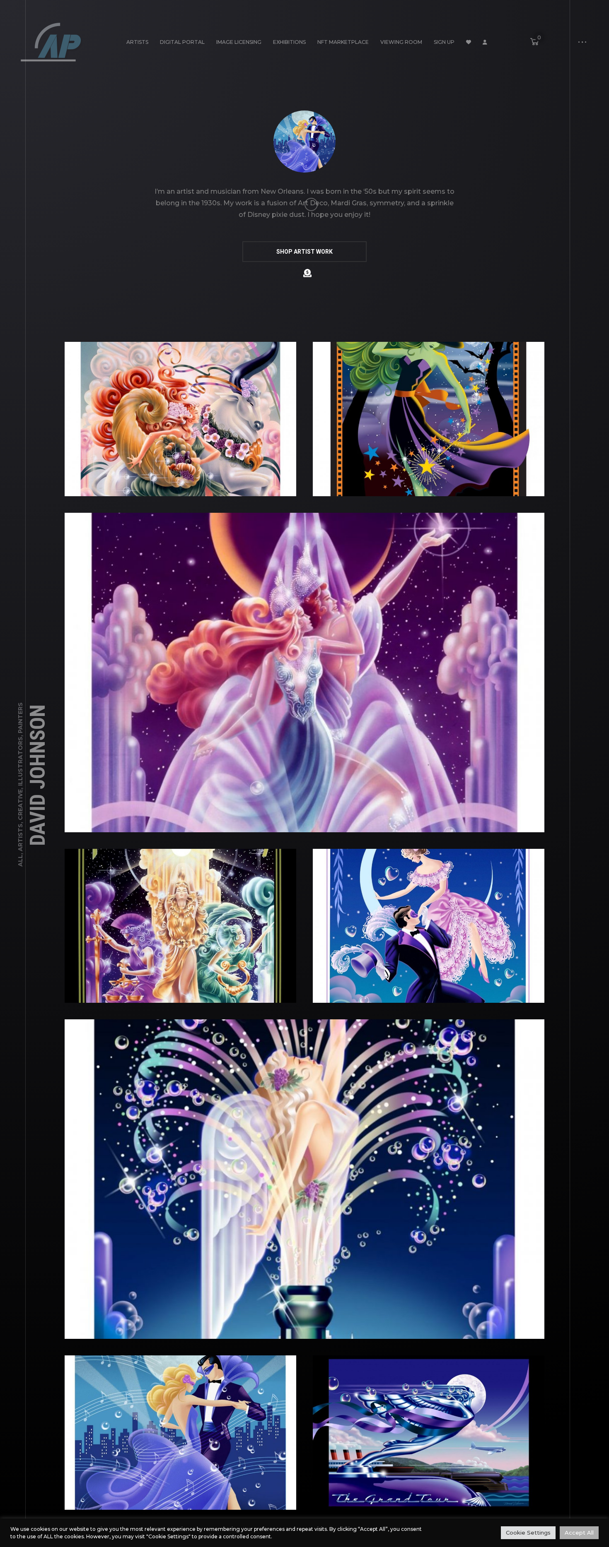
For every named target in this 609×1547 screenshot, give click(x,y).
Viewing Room (401, 42)
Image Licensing (238, 42)
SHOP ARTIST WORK (304, 251)
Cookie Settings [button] (528, 1532)
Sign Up (444, 42)
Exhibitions (289, 42)
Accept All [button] (579, 1532)
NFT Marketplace (343, 42)
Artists (137, 42)
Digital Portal (182, 42)
